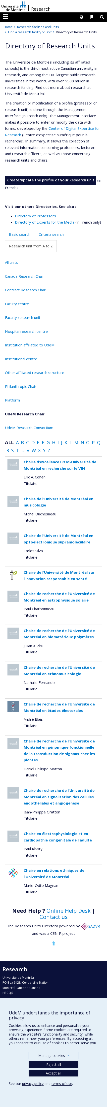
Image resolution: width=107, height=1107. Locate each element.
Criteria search (51, 234)
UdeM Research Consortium (29, 427)
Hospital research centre (26, 331)
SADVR (94, 926)
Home (8, 27)
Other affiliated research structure (34, 372)
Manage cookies (53, 1055)
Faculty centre (17, 303)
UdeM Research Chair (25, 413)
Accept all (53, 1073)
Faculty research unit (22, 317)
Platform (12, 400)
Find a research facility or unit (30, 32)
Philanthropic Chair (20, 386)
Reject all (53, 1064)
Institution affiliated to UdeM (29, 344)
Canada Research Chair (24, 276)
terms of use (62, 1083)
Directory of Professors (35, 215)
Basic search (19, 234)
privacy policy (33, 1083)
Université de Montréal (14, 6)
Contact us (54, 916)
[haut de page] (53, 943)
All (9, 442)
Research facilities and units (38, 27)
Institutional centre (21, 358)
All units (11, 262)
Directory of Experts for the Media (44, 222)
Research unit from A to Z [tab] (31, 245)
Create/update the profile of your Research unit (50, 179)
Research (41, 9)
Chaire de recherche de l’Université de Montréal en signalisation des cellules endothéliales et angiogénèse (59, 796)
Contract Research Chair (25, 289)
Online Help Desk (69, 910)
